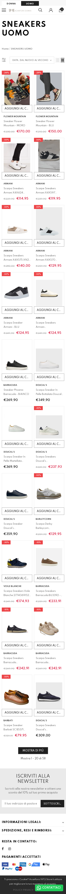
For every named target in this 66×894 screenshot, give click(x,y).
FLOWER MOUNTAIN (15, 117)
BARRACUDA (10, 385)
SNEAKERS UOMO (21, 49)
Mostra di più (33, 750)
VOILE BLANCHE (12, 586)
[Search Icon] (40, 10)
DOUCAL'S (41, 385)
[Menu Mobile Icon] (4, 10)
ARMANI (8, 184)
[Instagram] (11, 849)
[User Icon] (51, 10)
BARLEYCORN (43, 519)
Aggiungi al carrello (18, 108)
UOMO (30, 4)
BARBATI (8, 721)
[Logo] (20, 10)
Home (5, 49)
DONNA (11, 4)
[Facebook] (5, 849)
